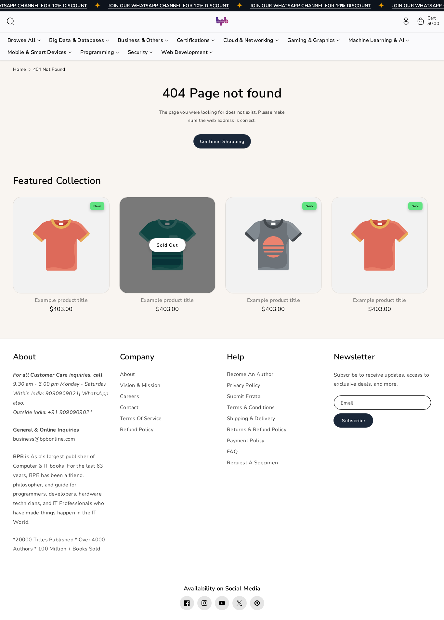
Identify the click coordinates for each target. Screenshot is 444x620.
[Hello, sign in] (405, 21)
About (24, 357)
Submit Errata (243, 396)
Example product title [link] (61, 300)
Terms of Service (141, 418)
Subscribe (353, 421)
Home (19, 69)
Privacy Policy (243, 385)
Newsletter (354, 357)
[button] (10, 21)
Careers (129, 396)
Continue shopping (222, 141)
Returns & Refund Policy (256, 429)
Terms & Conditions (251, 407)
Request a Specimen (252, 462)
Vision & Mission (140, 385)
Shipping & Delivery (251, 418)
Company (137, 357)
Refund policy (136, 429)
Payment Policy (245, 440)
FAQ (232, 451)
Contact (129, 407)
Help (235, 357)
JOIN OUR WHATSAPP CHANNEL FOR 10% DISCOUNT (168, 6)
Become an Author (250, 374)
